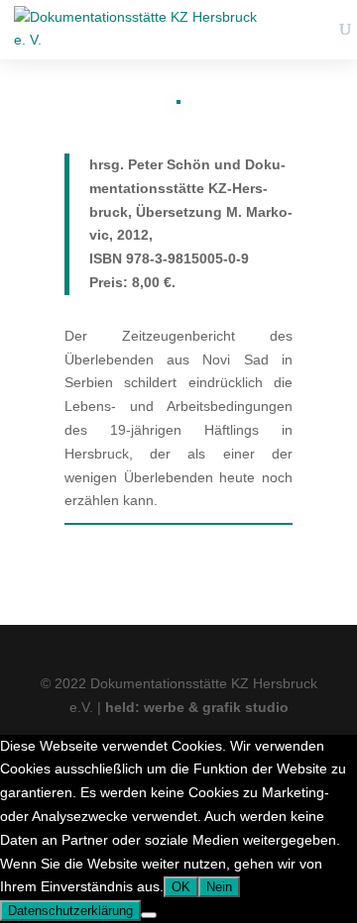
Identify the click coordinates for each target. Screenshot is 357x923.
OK (181, 886)
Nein (219, 886)
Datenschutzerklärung (70, 910)
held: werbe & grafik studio (197, 707)
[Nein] (149, 915)
